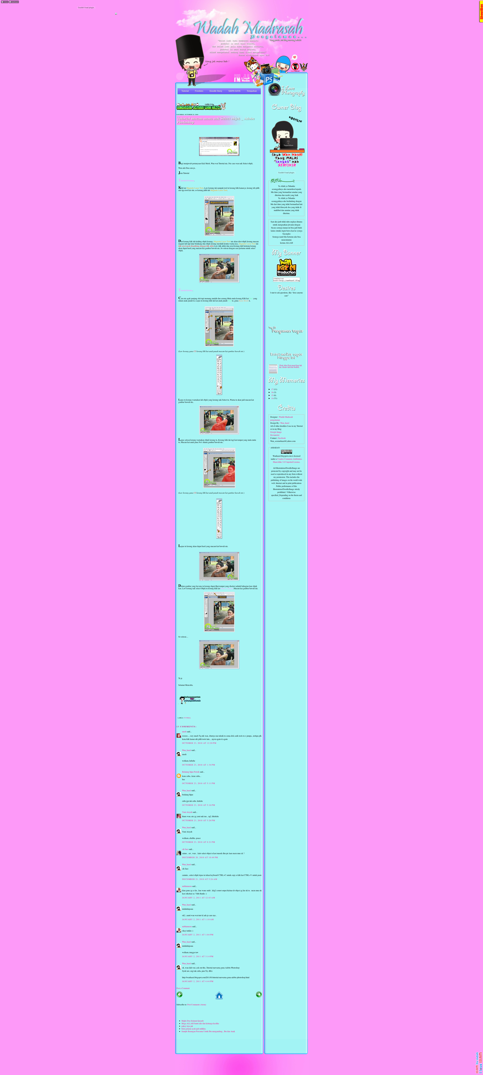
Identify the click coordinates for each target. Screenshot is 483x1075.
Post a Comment (183, 988)
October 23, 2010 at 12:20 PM (199, 743)
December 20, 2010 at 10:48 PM (200, 857)
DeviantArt (274, 435)
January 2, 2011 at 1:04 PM (198, 934)
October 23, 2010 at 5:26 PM (198, 820)
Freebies (199, 91)
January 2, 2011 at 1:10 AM (198, 919)
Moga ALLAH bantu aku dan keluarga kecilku (200, 1023)
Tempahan (252, 91)
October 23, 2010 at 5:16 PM (198, 805)
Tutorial (185, 91)
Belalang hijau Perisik (190, 771)
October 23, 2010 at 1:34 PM (198, 764)
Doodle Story (216, 91)
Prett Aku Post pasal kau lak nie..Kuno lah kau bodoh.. (290, 366)
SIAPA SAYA (234, 91)
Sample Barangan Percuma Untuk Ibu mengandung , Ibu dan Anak (208, 1031)
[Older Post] (259, 996)
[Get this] (479, 1073)
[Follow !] (4, 2)
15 (272, 395)
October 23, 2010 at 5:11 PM (198, 783)
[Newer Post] (179, 996)
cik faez (185, 849)
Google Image (276, 432)
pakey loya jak (187, 1026)
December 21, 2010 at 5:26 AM (199, 879)
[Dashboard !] (14, 2)
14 (272, 398)
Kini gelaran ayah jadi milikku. (194, 1028)
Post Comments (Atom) (196, 1004)
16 (272, 392)
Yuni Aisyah (187, 812)
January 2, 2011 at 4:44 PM (198, 981)
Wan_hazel (186, 750)
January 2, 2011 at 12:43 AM (198, 897)
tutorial (187, 718)
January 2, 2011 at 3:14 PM (198, 956)
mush (184, 731)
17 (272, 389)
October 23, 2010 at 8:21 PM (198, 842)
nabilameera (187, 886)
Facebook (282, 438)
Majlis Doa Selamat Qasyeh (193, 1020)
